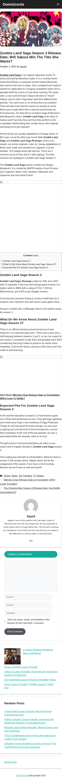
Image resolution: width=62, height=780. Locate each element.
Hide (36, 255)
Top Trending (25, 476)
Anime (7, 476)
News (14, 476)
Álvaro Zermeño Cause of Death (20, 667)
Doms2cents (13, 4)
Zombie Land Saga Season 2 (16, 261)
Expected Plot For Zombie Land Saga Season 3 (25, 267)
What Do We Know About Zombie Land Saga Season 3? (29, 264)
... (31, 539)
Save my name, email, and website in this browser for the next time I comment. (28, 621)
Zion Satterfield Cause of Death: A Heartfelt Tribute (30, 680)
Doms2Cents (23, 775)
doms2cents (10, 762)
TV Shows (38, 476)
